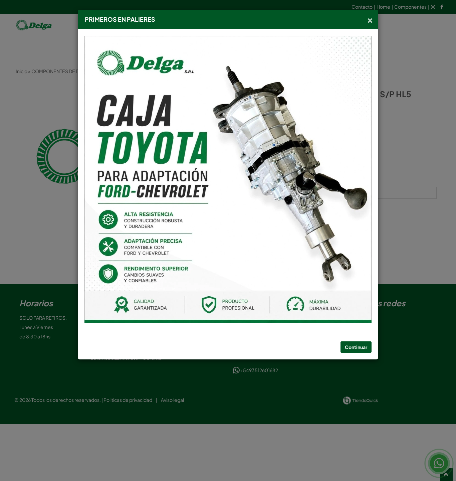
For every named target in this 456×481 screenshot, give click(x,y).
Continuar (356, 347)
